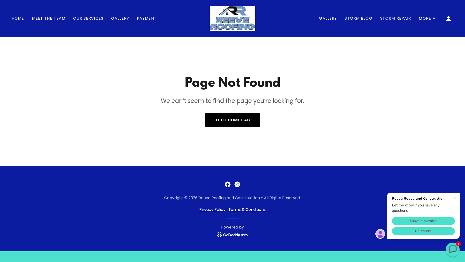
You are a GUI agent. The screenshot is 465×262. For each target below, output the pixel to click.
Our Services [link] (88, 18)
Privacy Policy (212, 209)
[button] (427, 18)
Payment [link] (147, 18)
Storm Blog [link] (358, 18)
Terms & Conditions (247, 209)
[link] (232, 18)
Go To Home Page (232, 120)
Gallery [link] (120, 18)
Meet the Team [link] (49, 18)
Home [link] (18, 18)
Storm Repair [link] (395, 18)
